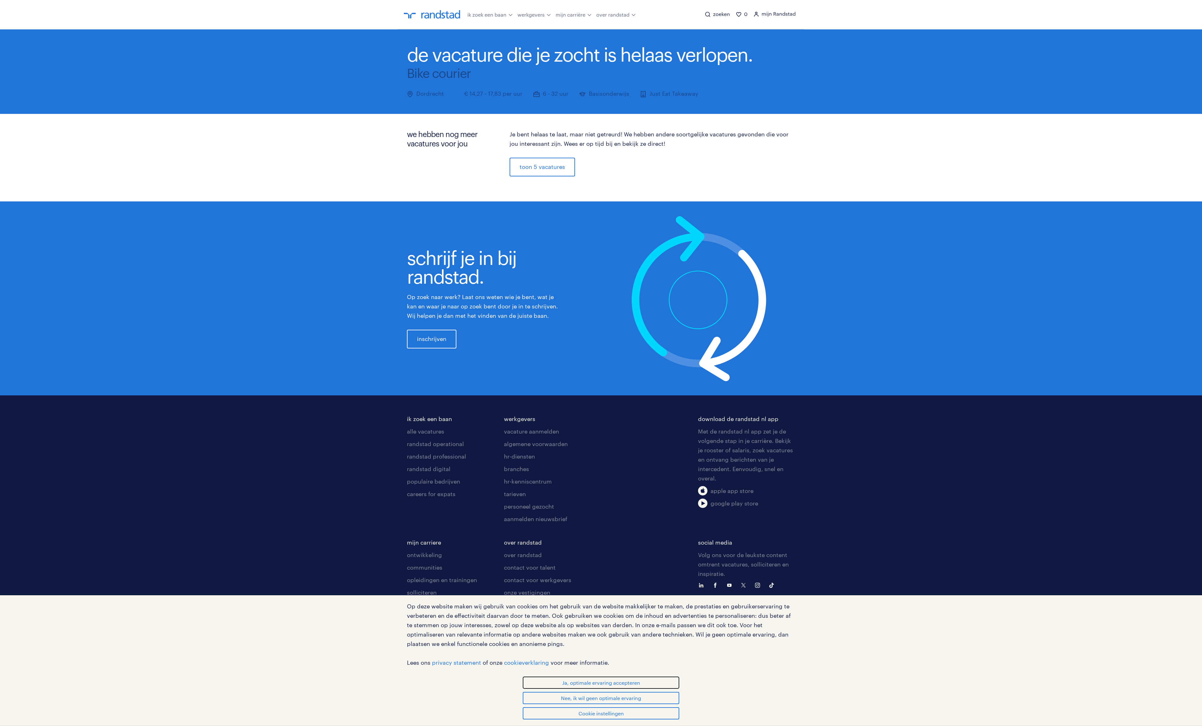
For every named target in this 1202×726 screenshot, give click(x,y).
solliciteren (422, 592)
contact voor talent (530, 567)
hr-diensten (519, 456)
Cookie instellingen (601, 713)
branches (516, 468)
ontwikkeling (424, 554)
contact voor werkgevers (537, 579)
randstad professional (436, 456)
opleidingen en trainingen (442, 579)
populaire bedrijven (433, 481)
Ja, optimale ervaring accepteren (601, 683)
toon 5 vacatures (542, 166)
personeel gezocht (529, 506)
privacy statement (456, 662)
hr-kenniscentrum (528, 481)
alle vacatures (425, 431)
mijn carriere (424, 542)
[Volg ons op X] (745, 584)
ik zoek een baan (486, 15)
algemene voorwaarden (536, 443)
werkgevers (531, 15)
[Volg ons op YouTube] (731, 584)
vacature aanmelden (531, 431)
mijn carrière (570, 15)
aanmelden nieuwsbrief (535, 518)
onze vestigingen (527, 592)
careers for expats (431, 493)
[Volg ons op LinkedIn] (702, 584)
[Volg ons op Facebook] (717, 584)
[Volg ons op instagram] (759, 584)
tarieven (515, 493)
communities (424, 567)
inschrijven (431, 338)
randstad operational (435, 443)
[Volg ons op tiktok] (773, 584)
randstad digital (428, 468)
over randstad (612, 15)
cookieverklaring (526, 662)
